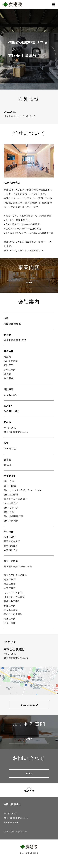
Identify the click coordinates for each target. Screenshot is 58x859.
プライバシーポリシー (15, 831)
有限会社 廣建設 (12, 804)
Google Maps (11, 822)
